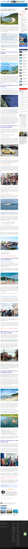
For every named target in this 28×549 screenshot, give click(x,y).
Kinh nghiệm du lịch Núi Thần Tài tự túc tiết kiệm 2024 (25, 67)
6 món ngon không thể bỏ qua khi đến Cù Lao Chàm (8, 38)
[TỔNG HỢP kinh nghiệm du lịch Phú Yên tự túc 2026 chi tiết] (20, 58)
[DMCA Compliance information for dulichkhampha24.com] (24, 535)
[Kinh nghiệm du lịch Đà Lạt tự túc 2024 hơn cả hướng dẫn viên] (20, 85)
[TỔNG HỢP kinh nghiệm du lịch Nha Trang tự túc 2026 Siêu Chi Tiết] (20, 64)
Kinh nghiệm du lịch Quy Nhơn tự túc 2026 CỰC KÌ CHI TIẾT (25, 55)
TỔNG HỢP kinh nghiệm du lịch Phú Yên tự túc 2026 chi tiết (25, 58)
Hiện (4, 49)
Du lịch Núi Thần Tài (23, 120)
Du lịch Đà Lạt (14, 529)
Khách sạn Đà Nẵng (23, 126)
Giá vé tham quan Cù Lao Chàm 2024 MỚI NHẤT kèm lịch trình (15, 515)
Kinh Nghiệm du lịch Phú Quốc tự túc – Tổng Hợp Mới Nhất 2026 (25, 61)
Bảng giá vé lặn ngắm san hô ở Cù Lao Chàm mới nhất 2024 (9, 36)
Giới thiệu (23, 525)
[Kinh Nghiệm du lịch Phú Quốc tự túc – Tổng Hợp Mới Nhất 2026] (20, 61)
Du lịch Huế (13, 528)
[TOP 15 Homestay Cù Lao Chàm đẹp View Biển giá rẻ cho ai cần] (9, 511)
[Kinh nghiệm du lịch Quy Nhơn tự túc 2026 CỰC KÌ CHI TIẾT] (20, 55)
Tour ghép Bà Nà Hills (24, 19)
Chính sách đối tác (24, 526)
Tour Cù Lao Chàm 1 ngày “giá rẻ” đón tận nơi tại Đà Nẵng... (25, 82)
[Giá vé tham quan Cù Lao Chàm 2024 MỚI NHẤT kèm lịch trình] (15, 511)
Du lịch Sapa (13, 539)
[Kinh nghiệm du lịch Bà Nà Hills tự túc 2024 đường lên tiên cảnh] (20, 70)
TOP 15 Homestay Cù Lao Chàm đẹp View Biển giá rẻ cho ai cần (9, 515)
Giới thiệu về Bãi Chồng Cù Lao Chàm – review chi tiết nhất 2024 (9, 35)
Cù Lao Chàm (5, 486)
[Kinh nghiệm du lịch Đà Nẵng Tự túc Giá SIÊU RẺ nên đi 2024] (20, 52)
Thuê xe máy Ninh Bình (24, 125)
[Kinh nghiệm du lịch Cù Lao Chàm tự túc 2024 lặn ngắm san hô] (3, 511)
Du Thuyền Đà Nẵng (23, 123)
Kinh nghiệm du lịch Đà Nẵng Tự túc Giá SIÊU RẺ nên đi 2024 (25, 52)
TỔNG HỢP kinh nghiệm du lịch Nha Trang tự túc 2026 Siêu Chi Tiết (25, 64)
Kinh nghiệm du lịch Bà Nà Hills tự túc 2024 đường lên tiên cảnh (25, 70)
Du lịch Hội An (14, 527)
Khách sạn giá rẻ (24, 528)
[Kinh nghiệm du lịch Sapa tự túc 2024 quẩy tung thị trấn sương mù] (20, 79)
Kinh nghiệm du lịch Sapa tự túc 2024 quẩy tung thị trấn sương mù (25, 79)
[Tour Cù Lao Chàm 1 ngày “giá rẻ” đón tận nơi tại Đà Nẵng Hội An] (20, 82)
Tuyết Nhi (2, 11)
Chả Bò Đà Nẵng (23, 121)
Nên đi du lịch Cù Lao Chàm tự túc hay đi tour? (7, 37)
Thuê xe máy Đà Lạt (23, 124)
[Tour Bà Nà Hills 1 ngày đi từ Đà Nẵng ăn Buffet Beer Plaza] (20, 76)
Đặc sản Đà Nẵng (23, 122)
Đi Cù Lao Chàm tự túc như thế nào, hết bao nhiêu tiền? (8, 39)
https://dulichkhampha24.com (6, 485)
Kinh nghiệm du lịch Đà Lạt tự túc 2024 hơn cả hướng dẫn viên (25, 85)
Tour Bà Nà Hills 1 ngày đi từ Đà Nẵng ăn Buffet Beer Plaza (25, 76)
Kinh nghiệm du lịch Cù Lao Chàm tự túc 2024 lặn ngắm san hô (3, 515)
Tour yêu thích (23, 527)
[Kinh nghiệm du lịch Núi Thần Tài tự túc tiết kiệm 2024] (20, 67)
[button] (26, 5)
